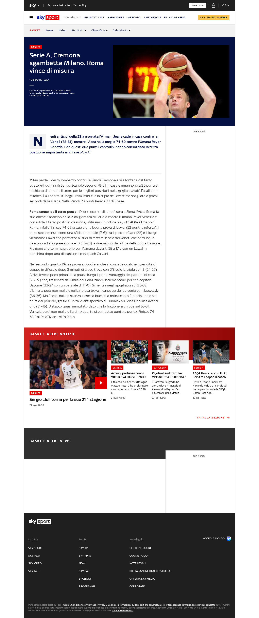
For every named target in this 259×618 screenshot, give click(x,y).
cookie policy (139, 555)
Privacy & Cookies (107, 604)
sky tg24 (34, 555)
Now (82, 563)
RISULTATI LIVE (94, 17)
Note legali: (136, 539)
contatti (210, 604)
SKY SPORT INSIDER (213, 17)
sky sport (35, 547)
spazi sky (85, 578)
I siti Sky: (33, 539)
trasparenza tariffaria (179, 604)
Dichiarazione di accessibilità (150, 571)
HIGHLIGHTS (115, 17)
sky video (35, 563)
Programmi (87, 586)
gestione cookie (141, 547)
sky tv (83, 547)
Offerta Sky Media (142, 578)
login (225, 5)
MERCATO (134, 17)
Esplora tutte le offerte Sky (67, 5)
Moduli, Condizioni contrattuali (80, 604)
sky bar (84, 571)
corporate (137, 586)
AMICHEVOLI (152, 17)
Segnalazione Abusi (123, 610)
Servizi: (83, 539)
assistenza (198, 604)
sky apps (85, 555)
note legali (137, 563)
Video (63, 30)
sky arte (34, 571)
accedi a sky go (214, 538)
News (50, 30)
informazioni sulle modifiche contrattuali (140, 604)
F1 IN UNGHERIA (175, 17)
